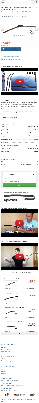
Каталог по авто (5, 351)
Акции (3, 358)
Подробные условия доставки (10, 59)
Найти (19, 185)
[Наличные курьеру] (32, 393)
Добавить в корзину (12, 49)
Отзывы (3, 371)
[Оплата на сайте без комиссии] (6, 393)
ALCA (36, 139)
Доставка (4, 347)
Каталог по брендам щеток (9, 354)
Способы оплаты (6, 349)
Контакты (4, 369)
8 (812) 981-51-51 (7, 383)
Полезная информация (7, 356)
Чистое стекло (11, 2)
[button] (4, 28)
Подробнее (7, 288)
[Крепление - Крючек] (19, 198)
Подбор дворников (8, 344)
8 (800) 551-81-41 (7, 378)
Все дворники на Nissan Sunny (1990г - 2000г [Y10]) (17, 273)
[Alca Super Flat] (19, 28)
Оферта (3, 373)
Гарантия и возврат (6, 361)
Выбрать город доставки (11, 56)
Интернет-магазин (8, 366)
